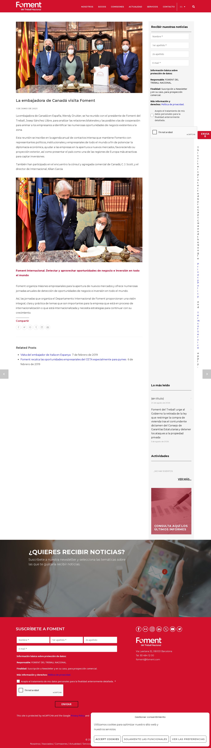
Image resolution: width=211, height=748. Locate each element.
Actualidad (75, 743)
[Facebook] (18, 327)
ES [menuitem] (181, 7)
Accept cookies (107, 739)
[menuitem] (182, 7)
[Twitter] (24, 327)
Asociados (47, 743)
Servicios (87, 743)
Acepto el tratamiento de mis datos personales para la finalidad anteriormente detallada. (170, 115)
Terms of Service (198, 330)
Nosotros (35, 743)
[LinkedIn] (41, 327)
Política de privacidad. (172, 104)
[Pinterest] (30, 327)
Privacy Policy (198, 280)
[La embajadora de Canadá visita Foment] (79, 57)
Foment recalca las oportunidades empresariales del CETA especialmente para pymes (73, 359)
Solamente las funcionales (145, 739)
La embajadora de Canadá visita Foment (55, 100)
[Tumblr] (36, 327)
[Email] (47, 327)
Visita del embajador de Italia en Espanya (46, 354)
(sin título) (157, 398)
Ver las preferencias (188, 739)
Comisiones (61, 743)
